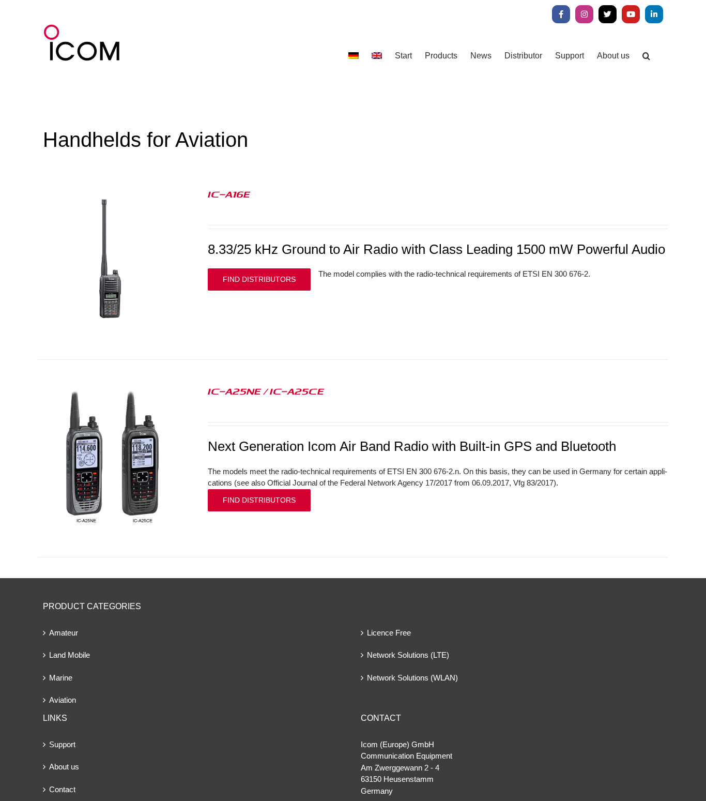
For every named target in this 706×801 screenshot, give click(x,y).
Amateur (63, 632)
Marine (60, 677)
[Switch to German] (353, 55)
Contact (62, 789)
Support (62, 744)
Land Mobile (69, 655)
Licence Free (389, 632)
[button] (646, 55)
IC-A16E (229, 194)
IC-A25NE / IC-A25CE (266, 391)
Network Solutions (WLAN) (412, 677)
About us (64, 766)
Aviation (62, 700)
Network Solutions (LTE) (408, 655)
